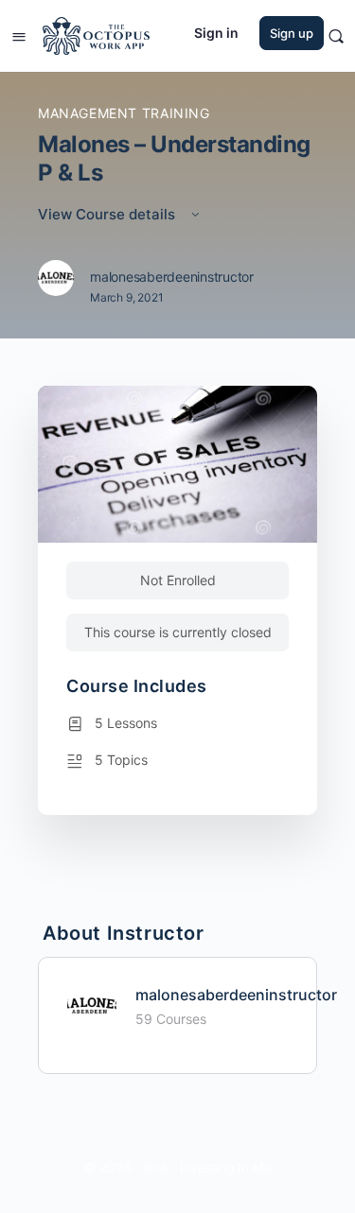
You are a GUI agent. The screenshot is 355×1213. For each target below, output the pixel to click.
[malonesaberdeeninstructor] (91, 1004)
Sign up (291, 33)
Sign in (216, 33)
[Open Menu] (18, 34)
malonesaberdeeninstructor (236, 994)
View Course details (108, 214)
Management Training (124, 113)
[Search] (336, 36)
